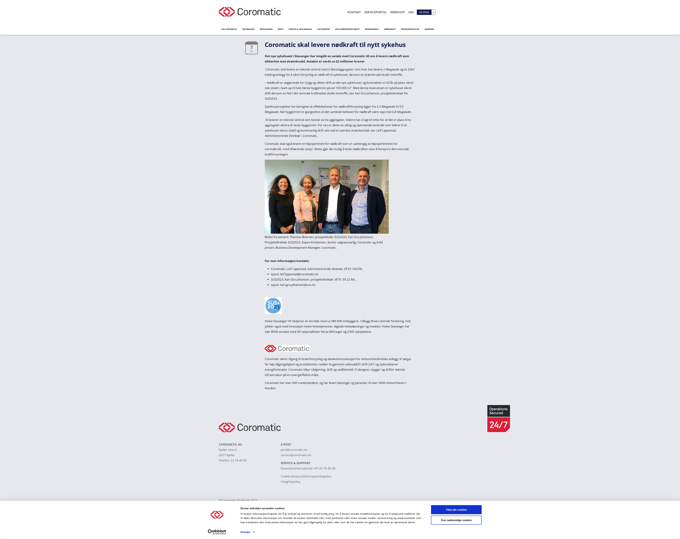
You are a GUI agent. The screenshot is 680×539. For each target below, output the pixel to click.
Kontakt (354, 12)
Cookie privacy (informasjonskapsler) (306, 476)
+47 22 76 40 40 (324, 468)
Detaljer (245, 532)
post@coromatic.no (294, 450)
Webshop (397, 12)
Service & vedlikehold (300, 29)
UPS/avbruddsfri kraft (347, 29)
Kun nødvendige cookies (456, 519)
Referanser (248, 29)
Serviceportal (375, 12)
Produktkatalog (410, 29)
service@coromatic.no (296, 455)
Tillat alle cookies (456, 509)
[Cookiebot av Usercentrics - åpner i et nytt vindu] (217, 532)
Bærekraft (390, 29)
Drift (280, 29)
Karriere (429, 29)
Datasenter (323, 29)
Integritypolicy (290, 482)
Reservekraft (372, 29)
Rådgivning (266, 29)
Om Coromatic (229, 29)
